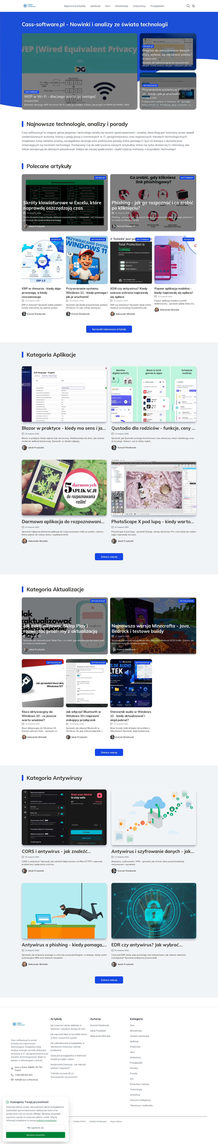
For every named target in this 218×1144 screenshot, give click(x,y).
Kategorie (136, 1019)
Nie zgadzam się (35, 1127)
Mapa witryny (116, 1121)
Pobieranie (135, 1046)
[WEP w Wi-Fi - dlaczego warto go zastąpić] (79, 71)
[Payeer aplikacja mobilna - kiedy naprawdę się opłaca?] (175, 260)
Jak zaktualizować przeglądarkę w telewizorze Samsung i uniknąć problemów (67, 1047)
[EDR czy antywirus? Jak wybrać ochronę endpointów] (153, 911)
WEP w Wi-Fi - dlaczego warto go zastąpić (60, 96)
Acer (132, 1025)
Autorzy (95, 1019)
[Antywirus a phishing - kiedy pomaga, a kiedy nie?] (64, 911)
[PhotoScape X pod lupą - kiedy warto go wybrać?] (153, 487)
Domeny (134, 1068)
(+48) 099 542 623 (23, 1075)
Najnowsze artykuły (75, 5)
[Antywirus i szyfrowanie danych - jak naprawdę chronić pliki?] (153, 817)
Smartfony (135, 1094)
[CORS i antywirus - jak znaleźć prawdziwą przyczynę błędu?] (64, 817)
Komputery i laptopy (139, 1084)
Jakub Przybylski (37, 226)
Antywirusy (139, 5)
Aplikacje (95, 5)
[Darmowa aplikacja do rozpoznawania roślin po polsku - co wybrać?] (64, 487)
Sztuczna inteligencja (140, 1100)
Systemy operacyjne (139, 1036)
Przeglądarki (157, 5)
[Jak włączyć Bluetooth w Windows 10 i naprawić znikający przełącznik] (87, 683)
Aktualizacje (121, 5)
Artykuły (56, 1019)
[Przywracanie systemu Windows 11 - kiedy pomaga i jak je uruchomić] (87, 260)
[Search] (188, 5)
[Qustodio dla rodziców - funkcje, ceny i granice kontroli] (153, 394)
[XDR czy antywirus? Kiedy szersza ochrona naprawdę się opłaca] (131, 260)
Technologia (136, 1089)
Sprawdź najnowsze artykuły (109, 329)
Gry (131, 1078)
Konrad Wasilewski (126, 226)
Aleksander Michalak (38, 541)
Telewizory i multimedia (141, 1105)
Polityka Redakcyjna (98, 1121)
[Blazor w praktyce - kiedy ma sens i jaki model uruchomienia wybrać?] (64, 394)
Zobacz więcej (109, 556)
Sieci (107, 5)
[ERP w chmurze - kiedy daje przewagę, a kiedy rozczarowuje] (43, 260)
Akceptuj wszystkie (35, 1135)
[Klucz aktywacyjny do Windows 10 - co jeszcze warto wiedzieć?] (43, 683)
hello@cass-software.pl (26, 1079)
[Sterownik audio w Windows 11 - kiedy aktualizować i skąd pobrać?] (131, 683)
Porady (133, 1073)
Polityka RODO (79, 1121)
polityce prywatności (46, 1120)
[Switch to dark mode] (193, 6)
